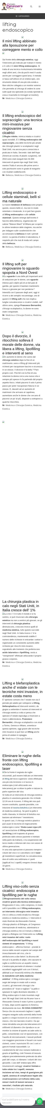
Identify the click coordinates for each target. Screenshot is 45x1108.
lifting (7, 779)
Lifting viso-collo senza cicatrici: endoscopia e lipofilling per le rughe (20, 890)
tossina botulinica (21, 808)
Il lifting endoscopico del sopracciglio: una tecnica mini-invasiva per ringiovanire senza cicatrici (22, 124)
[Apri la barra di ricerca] (31, 7)
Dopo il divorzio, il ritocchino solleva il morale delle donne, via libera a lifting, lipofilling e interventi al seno (21, 344)
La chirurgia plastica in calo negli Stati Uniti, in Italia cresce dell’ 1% (20, 606)
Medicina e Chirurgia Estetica (19, 98)
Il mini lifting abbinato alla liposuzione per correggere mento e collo (22, 45)
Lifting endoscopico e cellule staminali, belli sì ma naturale (21, 197)
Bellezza (9, 175)
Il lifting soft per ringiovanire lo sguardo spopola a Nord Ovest (20, 268)
